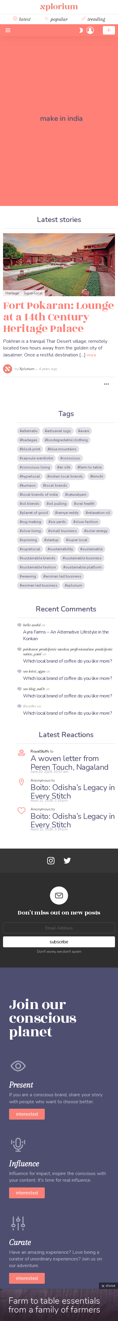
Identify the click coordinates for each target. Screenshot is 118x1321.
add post (109, 30)
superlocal (31, 549)
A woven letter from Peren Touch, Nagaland (70, 763)
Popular (58, 19)
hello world (31, 625)
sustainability (61, 549)
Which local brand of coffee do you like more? (67, 661)
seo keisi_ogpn (34, 671)
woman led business (63, 576)
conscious (71, 458)
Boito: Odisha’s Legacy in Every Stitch (73, 792)
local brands (56, 485)
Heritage (12, 293)
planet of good (35, 512)
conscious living (36, 467)
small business (63, 530)
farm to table (91, 467)
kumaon (29, 485)
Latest (24, 19)
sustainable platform (83, 567)
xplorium (74, 585)
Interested (27, 1114)
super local (77, 540)
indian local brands (66, 476)
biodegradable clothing (67, 440)
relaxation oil (99, 512)
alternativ (30, 431)
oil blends (30, 503)
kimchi (97, 476)
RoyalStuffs (40, 751)
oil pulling (58, 503)
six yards (58, 521)
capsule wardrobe (37, 458)
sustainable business (83, 558)
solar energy (96, 530)
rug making (31, 521)
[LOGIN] (90, 30)
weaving (29, 576)
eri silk (64, 467)
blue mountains (63, 449)
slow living (31, 530)
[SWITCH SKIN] (81, 30)
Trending (95, 19)
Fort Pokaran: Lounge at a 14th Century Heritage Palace (58, 317)
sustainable (92, 549)
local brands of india (40, 494)
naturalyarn (77, 494)
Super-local (33, 293)
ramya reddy (67, 512)
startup (52, 540)
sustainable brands (38, 558)
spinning (29, 540)
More (91, 355)
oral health (85, 503)
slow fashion (86, 521)
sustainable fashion (39, 567)
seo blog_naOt (34, 689)
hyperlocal (31, 476)
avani (84, 431)
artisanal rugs (59, 431)
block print (31, 449)
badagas (30, 440)
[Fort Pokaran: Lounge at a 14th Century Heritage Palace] (59, 264)
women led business (39, 585)
